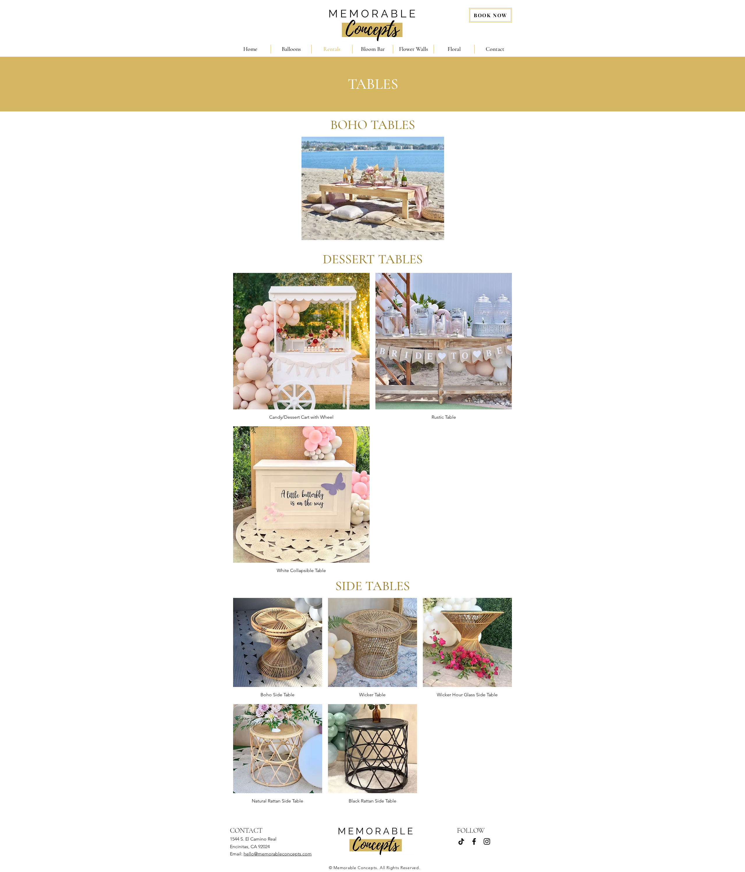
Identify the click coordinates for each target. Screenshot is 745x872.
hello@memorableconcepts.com (278, 854)
